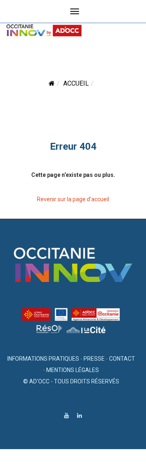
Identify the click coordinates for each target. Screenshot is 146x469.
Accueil (76, 83)
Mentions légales (72, 370)
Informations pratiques (43, 358)
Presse (94, 358)
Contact (122, 358)
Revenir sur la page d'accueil (73, 199)
